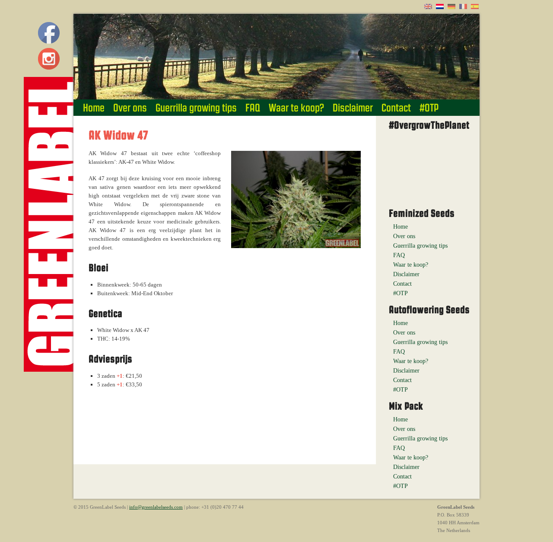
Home (94, 107)
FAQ (252, 107)
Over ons (130, 107)
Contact (396, 107)
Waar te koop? (296, 107)
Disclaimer (353, 107)
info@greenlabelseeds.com (156, 507)
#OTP (429, 107)
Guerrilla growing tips (196, 107)
